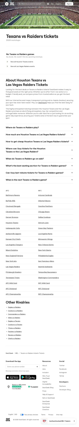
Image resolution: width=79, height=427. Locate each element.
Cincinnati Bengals (13, 206)
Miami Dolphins (12, 250)
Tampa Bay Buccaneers (47, 272)
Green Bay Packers (45, 228)
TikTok (61, 376)
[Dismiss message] (74, 421)
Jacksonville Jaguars (13, 234)
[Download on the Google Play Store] (28, 377)
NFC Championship (45, 294)
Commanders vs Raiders (16, 314)
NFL (16, 353)
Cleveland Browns (13, 212)
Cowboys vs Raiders (15, 311)
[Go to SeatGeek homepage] (12, 4)
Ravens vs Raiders (14, 335)
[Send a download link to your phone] (37, 366)
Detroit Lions (43, 223)
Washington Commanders (48, 278)
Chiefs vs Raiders (14, 338)
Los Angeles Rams (45, 234)
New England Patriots (14, 256)
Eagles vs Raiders (14, 307)
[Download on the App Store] (12, 377)
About (44, 365)
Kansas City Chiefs (13, 239)
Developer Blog (65, 390)
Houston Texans (12, 223)
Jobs (44, 369)
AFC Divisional (11, 289)
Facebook (63, 369)
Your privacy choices (31, 415)
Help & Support (48, 394)
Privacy (50, 415)
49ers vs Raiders (14, 318)
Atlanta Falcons (44, 201)
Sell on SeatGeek (48, 398)
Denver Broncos (12, 217)
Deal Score (42, 103)
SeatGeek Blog (47, 387)
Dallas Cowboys (44, 217)
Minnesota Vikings (45, 239)
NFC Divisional (43, 289)
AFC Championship (13, 294)
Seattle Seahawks (45, 267)
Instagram (63, 372)
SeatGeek (9, 353)
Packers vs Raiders (15, 331)
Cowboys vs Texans (15, 325)
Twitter (62, 365)
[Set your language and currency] (48, 4)
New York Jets (11, 261)
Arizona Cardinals (45, 195)
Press (44, 391)
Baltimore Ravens (13, 195)
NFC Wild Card (44, 283)
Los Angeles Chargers (14, 245)
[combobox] (31, 4)
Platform (62, 386)
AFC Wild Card (11, 283)
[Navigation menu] (6, 4)
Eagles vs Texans (14, 321)
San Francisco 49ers (46, 261)
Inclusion (45, 372)
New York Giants (44, 250)
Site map (59, 415)
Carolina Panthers (45, 206)
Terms (43, 415)
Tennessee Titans (12, 278)
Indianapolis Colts (13, 228)
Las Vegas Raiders (13, 267)
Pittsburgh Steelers (13, 272)
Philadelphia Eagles (45, 256)
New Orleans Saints (46, 245)
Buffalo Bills (10, 201)
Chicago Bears (44, 212)
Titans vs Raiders (14, 328)
